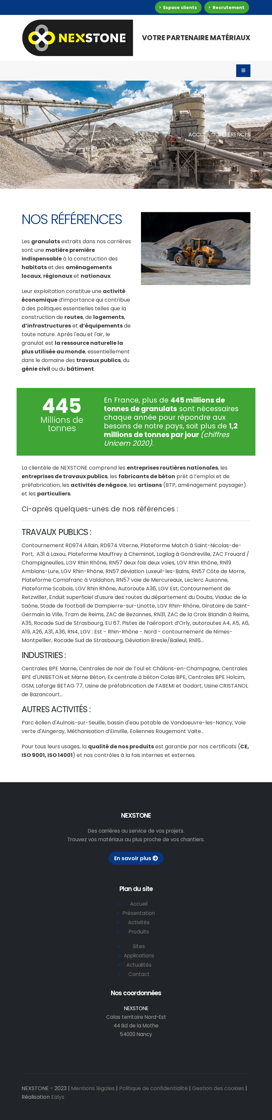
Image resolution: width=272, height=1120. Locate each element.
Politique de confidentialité (153, 1088)
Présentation (139, 913)
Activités (139, 922)
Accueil (199, 134)
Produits (139, 931)
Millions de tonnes (61, 424)
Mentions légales (93, 1088)
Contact (139, 974)
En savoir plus (133, 858)
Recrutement (228, 7)
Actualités (139, 964)
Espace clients (179, 7)
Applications (139, 955)
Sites (139, 946)
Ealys (57, 1097)
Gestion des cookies (218, 1088)
